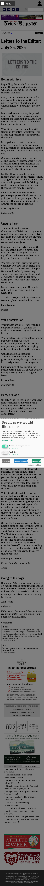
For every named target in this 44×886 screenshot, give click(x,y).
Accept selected (21, 461)
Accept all (37, 461)
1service (13, 448)
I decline (6, 461)
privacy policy (7, 440)
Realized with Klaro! (34, 465)
